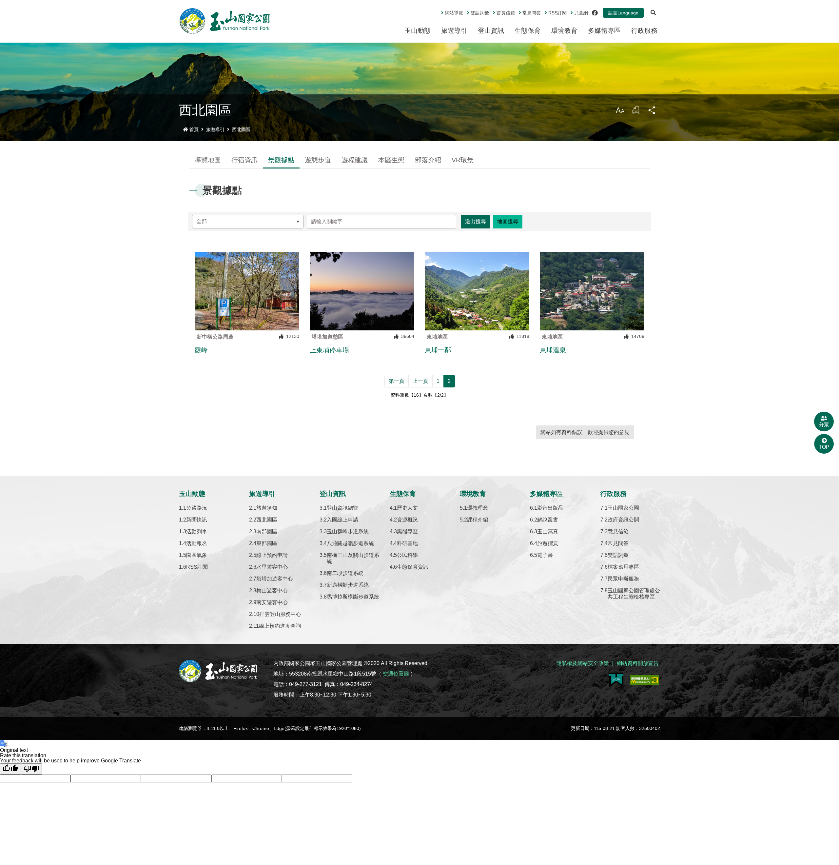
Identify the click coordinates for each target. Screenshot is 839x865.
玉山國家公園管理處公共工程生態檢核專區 (634, 594)
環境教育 (564, 30)
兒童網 (581, 12)
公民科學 (407, 555)
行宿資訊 (244, 160)
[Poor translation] (31, 769)
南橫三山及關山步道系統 (353, 558)
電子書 (545, 555)
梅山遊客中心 (272, 590)
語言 (623, 12)
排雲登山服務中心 (280, 614)
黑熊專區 (407, 531)
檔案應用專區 (623, 567)
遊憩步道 (318, 160)
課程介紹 (477, 519)
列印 (636, 112)
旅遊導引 (454, 30)
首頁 (194, 129)
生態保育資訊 (412, 567)
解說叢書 (547, 519)
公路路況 (196, 508)
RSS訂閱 (197, 567)
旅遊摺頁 (547, 543)
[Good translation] (10, 769)
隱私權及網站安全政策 (582, 663)
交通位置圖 (396, 674)
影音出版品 (550, 508)
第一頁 (396, 381)
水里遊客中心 (272, 567)
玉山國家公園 (623, 508)
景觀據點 (281, 160)
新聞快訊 (196, 519)
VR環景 (463, 160)
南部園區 (266, 531)
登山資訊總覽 (342, 508)
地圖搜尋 (507, 221)
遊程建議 (354, 160)
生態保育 (528, 30)
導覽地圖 (208, 160)
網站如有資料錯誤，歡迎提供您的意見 (585, 432)
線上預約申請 (272, 555)
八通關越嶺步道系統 (350, 543)
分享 (652, 112)
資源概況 (407, 519)
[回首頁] (225, 21)
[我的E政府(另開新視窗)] (616, 680)
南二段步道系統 (345, 573)
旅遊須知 (266, 508)
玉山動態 (417, 30)
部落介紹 (428, 160)
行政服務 (644, 30)
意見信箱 (618, 531)
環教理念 (477, 508)
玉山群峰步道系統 (348, 531)
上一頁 (420, 381)
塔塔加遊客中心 (274, 578)
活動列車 (196, 531)
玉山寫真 (547, 531)
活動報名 (196, 543)
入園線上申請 (342, 519)
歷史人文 (407, 508)
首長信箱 (506, 12)
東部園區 (266, 543)
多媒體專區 (604, 30)
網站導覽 (454, 12)
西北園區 (241, 129)
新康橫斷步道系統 (348, 585)
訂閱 (557, 12)
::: (437, 10)
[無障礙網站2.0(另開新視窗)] (644, 680)
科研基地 (407, 543)
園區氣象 (196, 555)
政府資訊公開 (623, 519)
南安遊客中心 (272, 602)
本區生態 (391, 160)
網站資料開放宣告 (638, 663)
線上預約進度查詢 (280, 626)
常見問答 (531, 12)
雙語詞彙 (480, 12)
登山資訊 (491, 30)
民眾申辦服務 (623, 578)
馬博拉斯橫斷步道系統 (353, 597)
